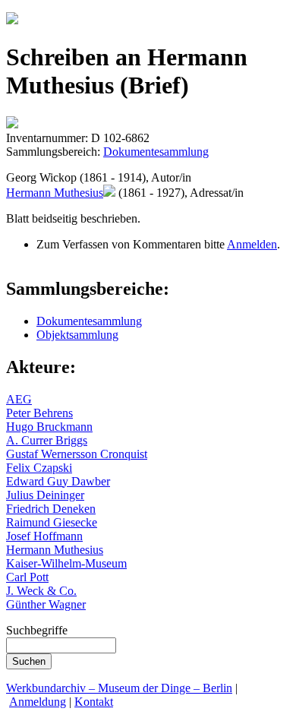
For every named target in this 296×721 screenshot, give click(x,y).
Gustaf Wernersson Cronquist (76, 453)
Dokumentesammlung (156, 151)
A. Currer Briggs (46, 440)
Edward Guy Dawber (58, 481)
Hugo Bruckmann (49, 426)
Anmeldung (37, 701)
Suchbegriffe (37, 630)
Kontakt (93, 701)
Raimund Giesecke (51, 522)
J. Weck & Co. (41, 590)
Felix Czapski (39, 467)
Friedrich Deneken (51, 508)
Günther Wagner (46, 604)
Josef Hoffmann (44, 536)
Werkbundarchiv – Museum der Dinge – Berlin (119, 687)
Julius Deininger (45, 495)
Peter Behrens (39, 412)
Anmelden (252, 244)
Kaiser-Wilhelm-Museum (66, 563)
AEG (19, 399)
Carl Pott (27, 577)
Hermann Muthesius (54, 192)
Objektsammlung (77, 334)
